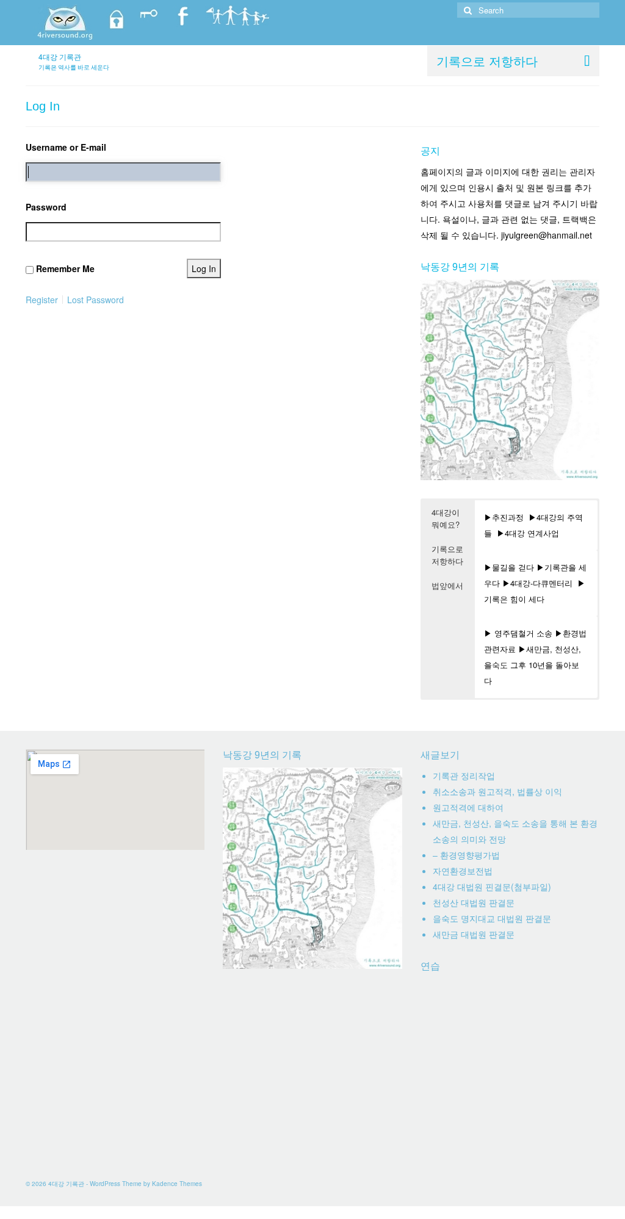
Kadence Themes (177, 1183)
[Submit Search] (466, 10)
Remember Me (65, 268)
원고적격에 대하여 (468, 807)
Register (42, 299)
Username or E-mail (66, 147)
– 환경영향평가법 (466, 855)
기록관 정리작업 (464, 775)
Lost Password (95, 299)
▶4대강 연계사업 (528, 533)
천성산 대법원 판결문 (474, 902)
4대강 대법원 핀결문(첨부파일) (492, 886)
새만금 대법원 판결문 (474, 934)
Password (46, 207)
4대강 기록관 (59, 56)
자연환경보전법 (463, 871)
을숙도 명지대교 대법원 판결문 (492, 918)
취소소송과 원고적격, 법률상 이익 (497, 791)
